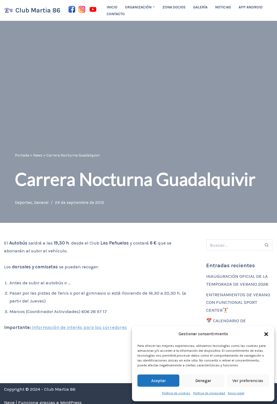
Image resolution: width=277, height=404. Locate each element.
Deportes (23, 202)
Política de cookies (176, 393)
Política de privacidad (209, 393)
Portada (22, 155)
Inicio (112, 7)
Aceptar (158, 380)
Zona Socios (174, 7)
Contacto (116, 14)
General (41, 202)
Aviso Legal (236, 393)
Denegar (203, 380)
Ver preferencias (247, 380)
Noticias (223, 7)
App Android (251, 7)
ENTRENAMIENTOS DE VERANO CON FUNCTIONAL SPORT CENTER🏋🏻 (238, 302)
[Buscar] (267, 245)
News (37, 155)
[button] (266, 334)
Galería (200, 7)
